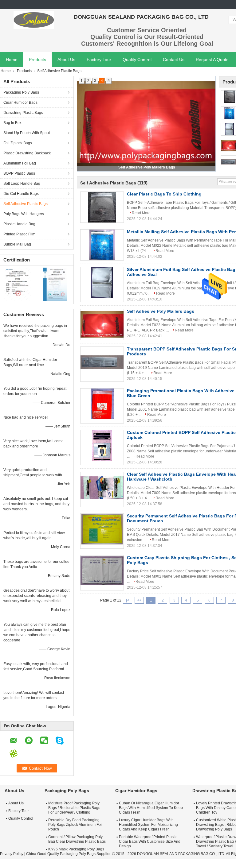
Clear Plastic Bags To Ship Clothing (164, 194)
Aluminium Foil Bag (19, 163)
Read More (141, 213)
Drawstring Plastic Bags (23, 112)
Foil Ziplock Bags (17, 143)
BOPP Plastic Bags (19, 173)
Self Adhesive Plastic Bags (25, 204)
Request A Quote (212, 59)
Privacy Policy (11, 854)
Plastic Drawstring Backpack (27, 153)
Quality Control (137, 59)
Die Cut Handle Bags (21, 194)
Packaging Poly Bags (21, 92)
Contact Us (173, 59)
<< (139, 600)
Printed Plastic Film (19, 234)
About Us (66, 59)
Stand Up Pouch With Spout (26, 133)
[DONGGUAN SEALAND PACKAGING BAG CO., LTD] (34, 20)
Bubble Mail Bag (17, 244)
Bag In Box (12, 123)
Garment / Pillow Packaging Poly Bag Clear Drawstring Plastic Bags (77, 839)
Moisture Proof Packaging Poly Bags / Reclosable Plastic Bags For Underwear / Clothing (74, 808)
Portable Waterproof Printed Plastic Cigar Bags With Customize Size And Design (149, 841)
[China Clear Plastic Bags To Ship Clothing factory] (102, 207)
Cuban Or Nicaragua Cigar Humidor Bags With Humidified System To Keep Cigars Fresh (151, 808)
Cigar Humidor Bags (20, 102)
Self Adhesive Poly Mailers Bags (160, 311)
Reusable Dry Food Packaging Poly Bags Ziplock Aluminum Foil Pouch (75, 824)
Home (12, 59)
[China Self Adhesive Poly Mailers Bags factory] (102, 324)
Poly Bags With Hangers (23, 214)
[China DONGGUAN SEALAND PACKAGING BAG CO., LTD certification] (18, 284)
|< (127, 600)
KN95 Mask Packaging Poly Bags (76, 849)
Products (37, 59)
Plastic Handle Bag (19, 224)
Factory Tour (99, 59)
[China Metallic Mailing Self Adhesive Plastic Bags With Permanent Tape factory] (102, 245)
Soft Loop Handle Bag (21, 183)
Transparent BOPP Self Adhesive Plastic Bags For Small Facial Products (146, 167)
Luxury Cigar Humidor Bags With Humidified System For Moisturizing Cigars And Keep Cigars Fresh (148, 824)
